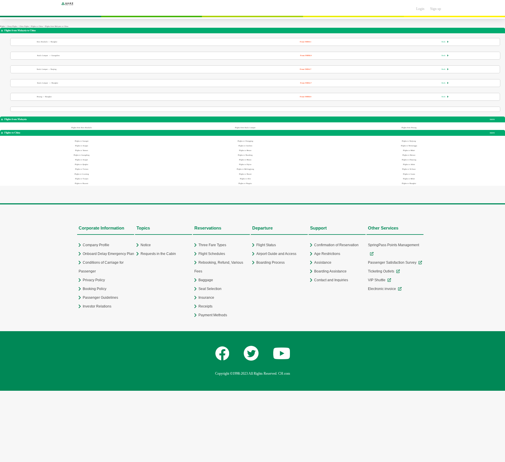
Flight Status (266, 245)
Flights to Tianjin (81, 179)
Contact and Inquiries (331, 280)
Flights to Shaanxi (81, 183)
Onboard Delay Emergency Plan (108, 254)
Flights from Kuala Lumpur (245, 127)
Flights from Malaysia (14, 119)
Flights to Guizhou (245, 146)
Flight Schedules (211, 254)
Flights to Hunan (245, 160)
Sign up (435, 9)
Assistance (322, 262)
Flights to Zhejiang (409, 160)
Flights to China (37, 26)
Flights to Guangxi (82, 141)
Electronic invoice (382, 289)
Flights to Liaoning (82, 174)
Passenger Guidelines (100, 298)
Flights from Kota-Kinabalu (81, 127)
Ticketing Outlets (381, 271)
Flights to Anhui (409, 164)
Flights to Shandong (245, 155)
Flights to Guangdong (81, 155)
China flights (24, 26)
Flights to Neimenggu (409, 146)
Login (420, 9)
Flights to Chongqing (245, 141)
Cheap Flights (12, 26)
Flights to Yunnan (81, 150)
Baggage (205, 280)
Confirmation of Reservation (336, 245)
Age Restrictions (327, 254)
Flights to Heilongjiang (245, 169)
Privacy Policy (94, 280)
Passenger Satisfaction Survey (392, 262)
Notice (146, 245)
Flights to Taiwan (81, 169)
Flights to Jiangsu (81, 146)
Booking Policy (94, 289)
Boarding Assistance (330, 271)
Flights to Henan (245, 150)
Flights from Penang (409, 127)
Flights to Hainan (408, 155)
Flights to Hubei (409, 150)
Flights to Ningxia (245, 183)
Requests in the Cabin (158, 254)
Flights (2, 26)
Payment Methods (212, 315)
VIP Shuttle (376, 280)
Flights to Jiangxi (81, 160)
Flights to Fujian (245, 164)
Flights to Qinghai (81, 164)
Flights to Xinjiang (409, 141)
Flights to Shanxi (245, 174)
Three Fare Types (212, 245)
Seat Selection (210, 289)
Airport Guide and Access (276, 254)
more (492, 119)
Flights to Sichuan (409, 169)
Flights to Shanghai (409, 183)
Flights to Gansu (409, 174)
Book (445, 42)
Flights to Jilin (245, 179)
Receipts (205, 306)
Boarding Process (270, 262)
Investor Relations (97, 306)
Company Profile (96, 245)
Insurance (206, 298)
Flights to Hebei (409, 179)
